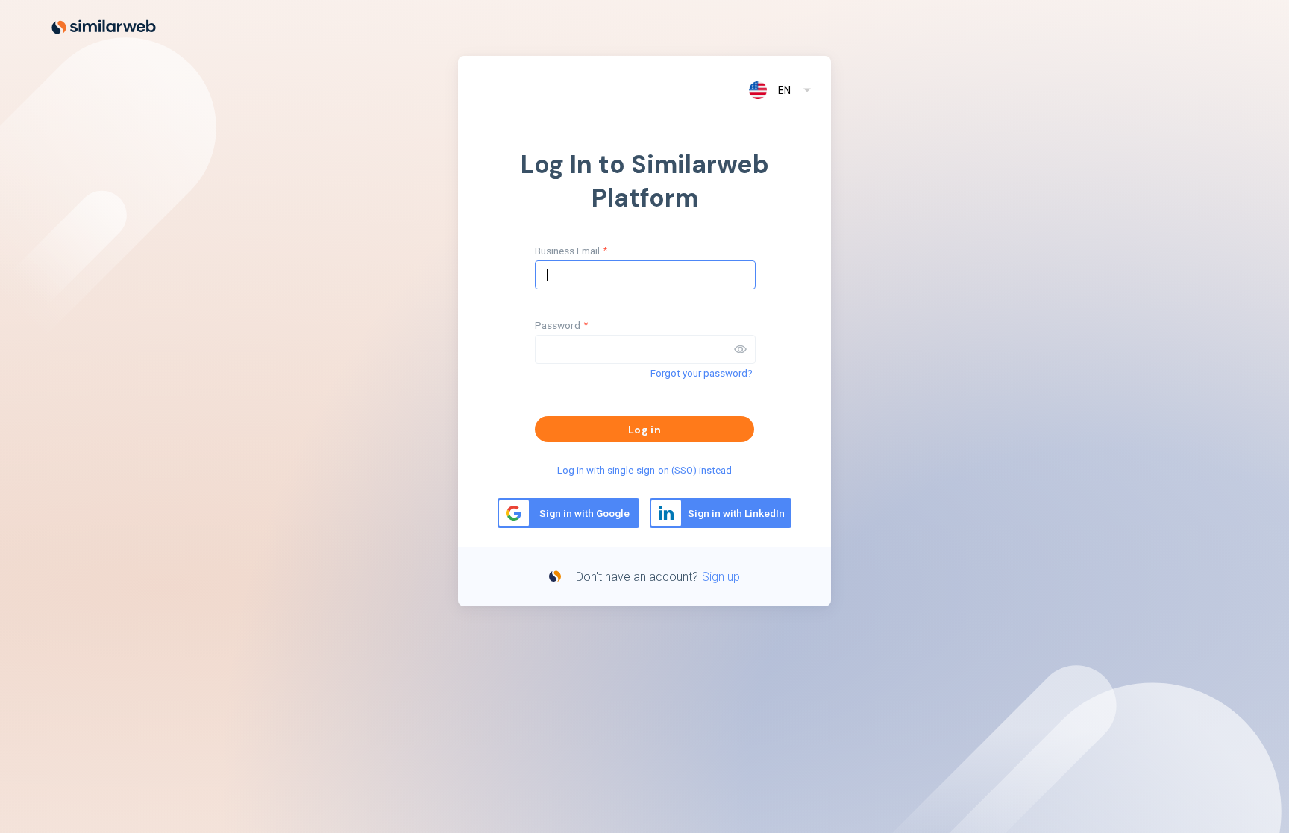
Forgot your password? (701, 373)
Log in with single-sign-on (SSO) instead (644, 470)
